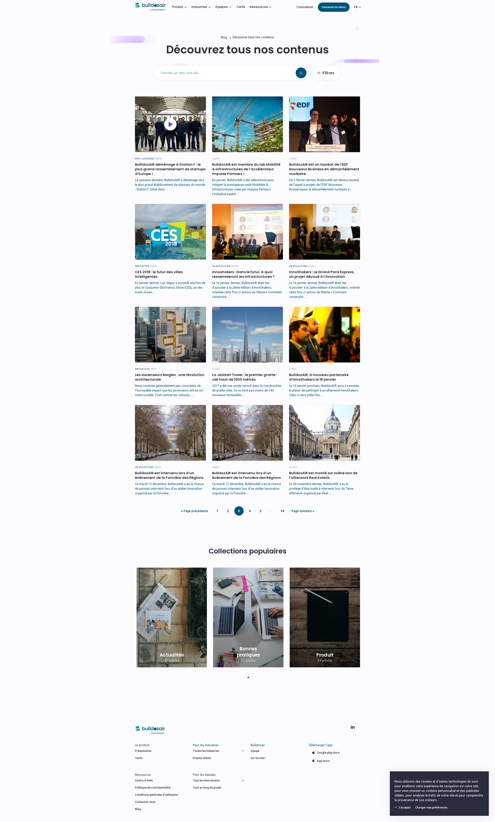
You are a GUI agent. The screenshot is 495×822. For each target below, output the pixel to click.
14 (282, 511)
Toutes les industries (206, 750)
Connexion (304, 7)
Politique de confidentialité (152, 787)
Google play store (328, 752)
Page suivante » (303, 511)
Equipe (255, 750)
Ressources (259, 7)
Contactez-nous (145, 801)
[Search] (301, 72)
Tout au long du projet (207, 787)
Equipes (222, 7)
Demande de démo (334, 7)
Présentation (143, 750)
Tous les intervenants (206, 780)
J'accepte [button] (404, 807)
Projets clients (202, 758)
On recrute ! (258, 758)
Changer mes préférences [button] (431, 807)
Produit (177, 7)
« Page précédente (194, 511)
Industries (199, 7)
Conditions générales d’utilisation (156, 794)
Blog (138, 809)
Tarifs (240, 7)
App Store (323, 760)
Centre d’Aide (144, 780)
